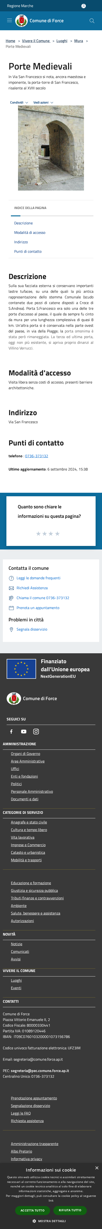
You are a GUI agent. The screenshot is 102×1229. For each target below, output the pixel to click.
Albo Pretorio (21, 1151)
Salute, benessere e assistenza (35, 913)
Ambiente (19, 905)
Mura (78, 41)
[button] (51, 1221)
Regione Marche (20, 6)
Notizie (16, 944)
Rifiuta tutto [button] (70, 1210)
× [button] (96, 1168)
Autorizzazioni (22, 921)
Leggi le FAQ (21, 1113)
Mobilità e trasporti (26, 860)
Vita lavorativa (22, 837)
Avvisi (16, 959)
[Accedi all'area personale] (83, 6)
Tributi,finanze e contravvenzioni (37, 898)
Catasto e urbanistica (28, 852)
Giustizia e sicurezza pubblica (34, 890)
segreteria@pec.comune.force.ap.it (40, 1070)
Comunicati (20, 951)
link (51, 1200)
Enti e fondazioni (24, 776)
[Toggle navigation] (9, 20)
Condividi (17, 102)
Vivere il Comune (36, 41)
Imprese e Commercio (28, 845)
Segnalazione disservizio (30, 1105)
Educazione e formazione (31, 883)
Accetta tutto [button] (33, 1210)
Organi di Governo (25, 753)
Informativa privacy (26, 1159)
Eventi (16, 988)
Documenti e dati (24, 799)
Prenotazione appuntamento (34, 1098)
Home (10, 41)
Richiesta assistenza (27, 1121)
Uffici (15, 768)
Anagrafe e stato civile (29, 822)
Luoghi (61, 41)
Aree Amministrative (28, 761)
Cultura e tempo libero (29, 829)
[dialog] (51, 1196)
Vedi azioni (41, 102)
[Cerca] (92, 21)
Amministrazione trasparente (34, 1143)
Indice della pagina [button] (30, 207)
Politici (16, 784)
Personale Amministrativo (32, 791)
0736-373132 (36, 456)
